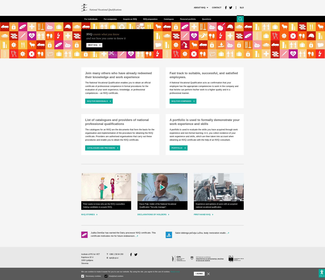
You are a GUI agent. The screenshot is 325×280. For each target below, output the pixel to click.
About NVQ (199, 7)
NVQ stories (88, 214)
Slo (242, 7)
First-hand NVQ (202, 214)
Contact (216, 7)
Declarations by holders (151, 214)
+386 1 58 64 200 (116, 254)
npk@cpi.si (113, 258)
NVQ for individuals (97, 101)
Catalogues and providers (101, 148)
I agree (199, 274)
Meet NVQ (93, 45)
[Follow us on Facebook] (226, 8)
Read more (175, 272)
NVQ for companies (182, 101)
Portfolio (177, 148)
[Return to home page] (101, 7)
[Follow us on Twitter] (230, 8)
